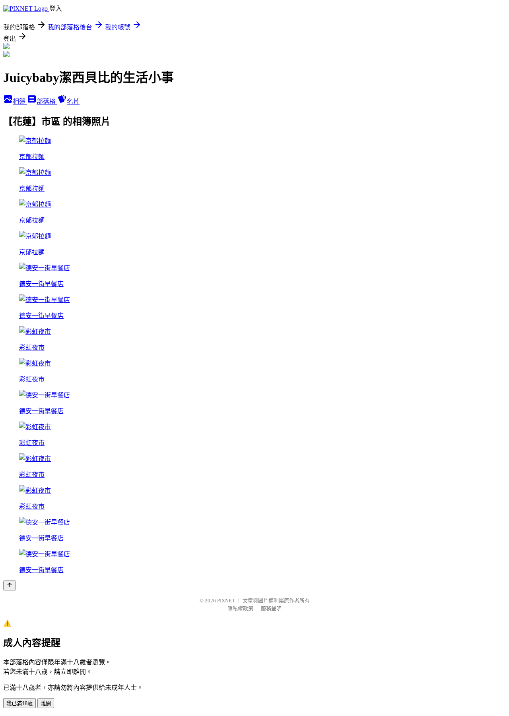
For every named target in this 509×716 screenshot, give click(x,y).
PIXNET (226, 601)
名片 (73, 101)
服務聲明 (271, 609)
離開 (46, 703)
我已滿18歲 (19, 703)
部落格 (47, 101)
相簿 (20, 101)
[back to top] (9, 585)
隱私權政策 (240, 609)
